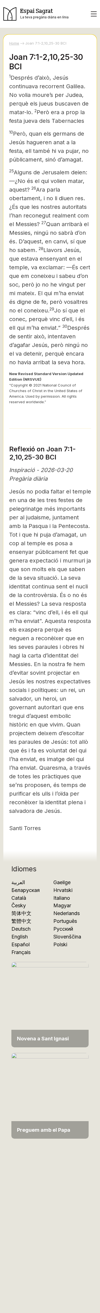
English (19, 937)
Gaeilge (62, 882)
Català (18, 898)
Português (65, 921)
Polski (60, 944)
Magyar (62, 905)
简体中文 (21, 913)
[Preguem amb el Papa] (50, 1095)
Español (20, 944)
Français (21, 952)
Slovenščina (67, 937)
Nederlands (66, 913)
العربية (18, 882)
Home (14, 43)
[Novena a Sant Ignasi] (50, 1004)
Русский (63, 929)
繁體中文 (21, 921)
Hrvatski (62, 890)
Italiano (61, 898)
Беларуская (25, 890)
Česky (18, 905)
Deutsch (21, 929)
